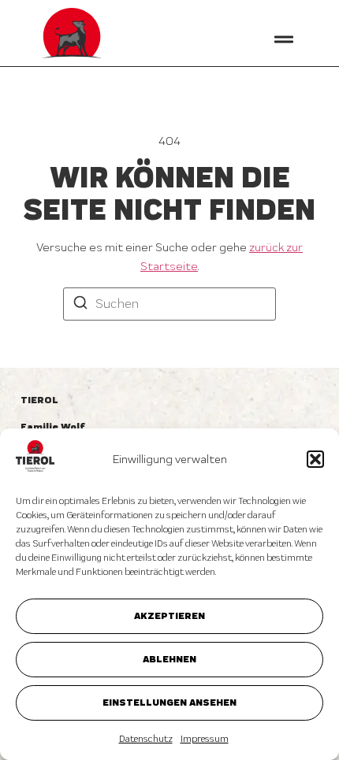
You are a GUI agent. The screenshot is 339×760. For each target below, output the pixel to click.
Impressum (205, 738)
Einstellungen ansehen (169, 702)
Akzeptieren (169, 615)
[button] (315, 459)
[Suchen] (80, 304)
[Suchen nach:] (169, 304)
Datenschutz (146, 738)
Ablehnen (169, 658)
